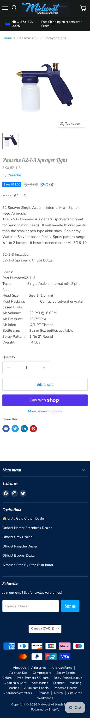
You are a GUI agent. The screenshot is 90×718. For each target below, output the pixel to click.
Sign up (70, 606)
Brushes (13, 688)
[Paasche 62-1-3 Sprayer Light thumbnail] (10, 141)
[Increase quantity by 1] (44, 368)
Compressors (42, 673)
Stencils (58, 683)
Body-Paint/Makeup (68, 678)
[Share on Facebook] (6, 428)
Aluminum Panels (36, 688)
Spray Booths (65, 673)
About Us (19, 668)
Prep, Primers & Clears (32, 678)
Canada (42, 628)
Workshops (45, 698)
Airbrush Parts (62, 668)
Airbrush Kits (18, 673)
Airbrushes (38, 668)
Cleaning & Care (15, 683)
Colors (7, 678)
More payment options (45, 411)
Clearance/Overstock (17, 693)
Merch (58, 693)
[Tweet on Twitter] (15, 428)
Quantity (8, 357)
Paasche (14, 175)
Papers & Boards (65, 688)
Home (7, 38)
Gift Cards (75, 693)
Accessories (40, 683)
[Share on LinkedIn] (24, 428)
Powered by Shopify (45, 709)
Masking (75, 683)
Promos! (43, 693)
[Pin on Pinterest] (33, 428)
